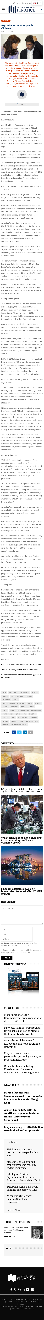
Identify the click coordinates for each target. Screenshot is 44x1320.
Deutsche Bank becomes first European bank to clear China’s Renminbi (22, 1043)
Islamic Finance (7, 714)
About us (6, 1299)
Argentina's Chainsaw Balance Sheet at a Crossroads (19, 1199)
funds (23, 707)
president (33, 717)
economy (14, 707)
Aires (4, 693)
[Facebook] (11, 1289)
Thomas (13, 721)
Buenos (5, 696)
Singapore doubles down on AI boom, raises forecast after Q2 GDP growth (22, 891)
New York (5, 717)
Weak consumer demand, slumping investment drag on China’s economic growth (21, 840)
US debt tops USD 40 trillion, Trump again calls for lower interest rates (21, 790)
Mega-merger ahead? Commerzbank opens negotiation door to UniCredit (23, 1018)
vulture (5, 724)
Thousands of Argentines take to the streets (19, 669)
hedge (12, 710)
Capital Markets (17, 696)
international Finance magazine (29, 710)
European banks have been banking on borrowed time (22, 1188)
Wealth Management (18, 724)
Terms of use (27, 1309)
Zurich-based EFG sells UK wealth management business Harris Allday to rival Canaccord (21, 1115)
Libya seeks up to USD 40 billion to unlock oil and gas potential (23, 1128)
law (24, 714)
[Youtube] (27, 1289)
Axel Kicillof (24, 693)
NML (13, 717)
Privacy (15, 1309)
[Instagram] (19, 1289)
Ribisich (5, 721)
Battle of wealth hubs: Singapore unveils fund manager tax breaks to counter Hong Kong (23, 1097)
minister (32, 714)
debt (30, 703)
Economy (5, 21)
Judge (18, 714)
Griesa (4, 710)
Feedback (22, 1304)
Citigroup (6, 700)
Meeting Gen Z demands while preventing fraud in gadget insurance (21, 1165)
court (15, 700)
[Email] (32, 1289)
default (38, 703)
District (5, 707)
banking (35, 693)
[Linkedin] (23, 1289)
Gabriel (31, 707)
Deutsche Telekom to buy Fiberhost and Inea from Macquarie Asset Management (21, 1069)
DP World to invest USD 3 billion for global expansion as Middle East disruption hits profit (22, 1031)
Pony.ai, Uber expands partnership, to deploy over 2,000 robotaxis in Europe (23, 1056)
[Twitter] (14, 1289)
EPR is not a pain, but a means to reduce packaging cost (22, 1152)
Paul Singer (22, 717)
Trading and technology (29, 721)
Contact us (18, 1299)
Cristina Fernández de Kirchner (13, 703)
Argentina (12, 693)
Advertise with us (33, 1299)
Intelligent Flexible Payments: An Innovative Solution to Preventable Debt (23, 1177)
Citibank (29, 696)
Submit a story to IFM (17, 1301)
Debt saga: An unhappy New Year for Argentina (21, 664)
